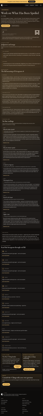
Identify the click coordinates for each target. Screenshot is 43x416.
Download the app (4, 411)
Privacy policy (24, 409)
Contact (2, 412)
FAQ (23, 412)
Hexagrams (32, 5)
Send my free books (17, 366)
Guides (36, 5)
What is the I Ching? (25, 400)
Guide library (24, 405)
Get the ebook (31, 1)
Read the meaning (15, 25)
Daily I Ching (3, 403)
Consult (26, 5)
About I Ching (3, 409)
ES (40, 5)
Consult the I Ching (5, 25)
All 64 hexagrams (4, 402)
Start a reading (6, 384)
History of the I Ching (25, 403)
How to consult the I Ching (26, 402)
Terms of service (25, 411)
